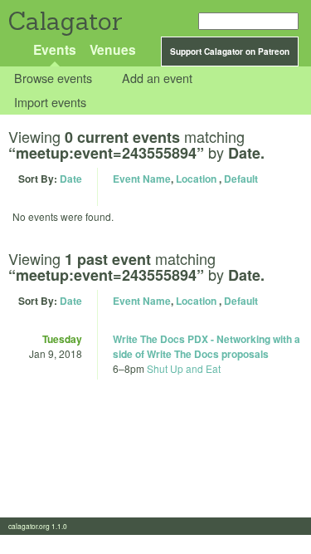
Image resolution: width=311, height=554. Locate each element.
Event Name (142, 178)
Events (54, 49)
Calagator (64, 21)
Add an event (157, 78)
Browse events (53, 78)
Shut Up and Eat (184, 368)
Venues (113, 49)
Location (196, 178)
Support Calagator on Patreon (229, 51)
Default (241, 178)
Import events (50, 101)
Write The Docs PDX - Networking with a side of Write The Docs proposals (206, 346)
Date (71, 178)
